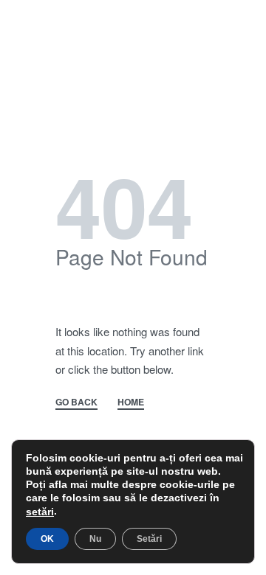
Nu (95, 539)
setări (40, 512)
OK (47, 539)
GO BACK (76, 402)
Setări (149, 539)
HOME (130, 402)
